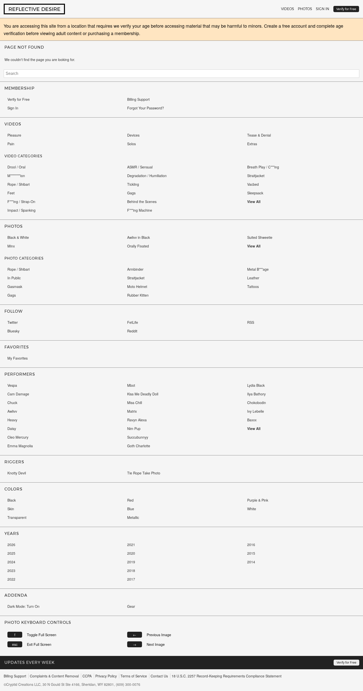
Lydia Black (256, 385)
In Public (14, 277)
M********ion (16, 175)
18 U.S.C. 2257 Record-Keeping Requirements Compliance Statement (227, 675)
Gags (131, 192)
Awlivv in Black (138, 237)
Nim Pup (134, 428)
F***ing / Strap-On (21, 201)
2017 (131, 579)
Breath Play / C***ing (263, 166)
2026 (11, 544)
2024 (11, 561)
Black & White (18, 237)
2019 (131, 561)
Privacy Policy (106, 675)
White (251, 508)
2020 (131, 553)
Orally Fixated (138, 246)
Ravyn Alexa (137, 419)
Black (11, 500)
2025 (11, 553)
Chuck (12, 402)
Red (130, 500)
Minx (11, 246)
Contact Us (159, 675)
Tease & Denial (259, 135)
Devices (133, 135)
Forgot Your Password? (145, 107)
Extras (252, 143)
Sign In (322, 9)
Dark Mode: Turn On (23, 606)
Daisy (11, 428)
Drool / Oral (16, 166)
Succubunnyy (137, 437)
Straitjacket (255, 175)
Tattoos (253, 286)
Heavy (12, 419)
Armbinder (135, 269)
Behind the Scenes (142, 201)
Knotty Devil (16, 472)
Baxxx (252, 419)
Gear (131, 606)
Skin (10, 508)
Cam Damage (18, 393)
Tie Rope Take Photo (143, 472)
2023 (11, 570)
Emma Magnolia (20, 445)
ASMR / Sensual (140, 166)
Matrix (132, 411)
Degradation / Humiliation (147, 175)
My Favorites (17, 358)
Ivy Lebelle (255, 411)
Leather (253, 277)
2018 (131, 570)
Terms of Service (134, 675)
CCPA (87, 675)
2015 (251, 553)
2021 (131, 544)
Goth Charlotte (138, 445)
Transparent (16, 517)
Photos (305, 9)
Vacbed (253, 184)
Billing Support (138, 99)
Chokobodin (256, 402)
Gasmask (14, 286)
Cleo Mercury (17, 437)
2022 (11, 579)
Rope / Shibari (18, 184)
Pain (10, 143)
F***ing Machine (139, 210)
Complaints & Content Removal (54, 675)
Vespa (12, 385)
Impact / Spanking (21, 210)
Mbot (131, 385)
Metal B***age (258, 269)
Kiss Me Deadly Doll (142, 393)
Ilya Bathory (256, 393)
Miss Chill (134, 402)
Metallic (133, 517)
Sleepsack (255, 192)
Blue (130, 508)
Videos (287, 9)
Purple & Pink (257, 500)
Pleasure (14, 135)
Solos (131, 143)
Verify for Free (18, 99)
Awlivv (12, 411)
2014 (251, 561)
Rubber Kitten (138, 295)
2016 (251, 544)
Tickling (133, 184)
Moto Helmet (137, 286)
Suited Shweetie (259, 237)
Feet (11, 192)
